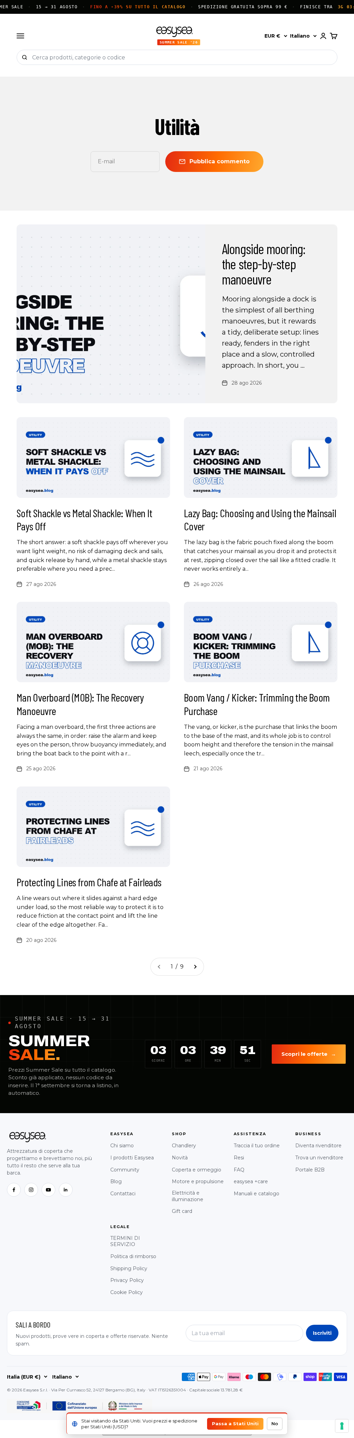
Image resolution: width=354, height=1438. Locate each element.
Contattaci (123, 1193)
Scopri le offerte (308, 1054)
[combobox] (184, 57)
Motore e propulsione (198, 1181)
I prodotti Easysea (132, 1158)
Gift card (182, 1211)
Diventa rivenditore (318, 1145)
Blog (116, 1181)
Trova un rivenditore (319, 1158)
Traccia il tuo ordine (257, 1145)
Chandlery (184, 1145)
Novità (180, 1158)
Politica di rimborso (133, 1256)
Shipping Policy (128, 1268)
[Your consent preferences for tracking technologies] (341, 1425)
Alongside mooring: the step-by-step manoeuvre (264, 263)
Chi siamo (122, 1145)
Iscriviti (322, 1333)
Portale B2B (310, 1170)
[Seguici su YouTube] (48, 1190)
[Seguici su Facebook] (14, 1190)
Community (124, 1170)
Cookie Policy (126, 1292)
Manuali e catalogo (256, 1193)
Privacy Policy (127, 1280)
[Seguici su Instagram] (31, 1190)
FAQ (239, 1170)
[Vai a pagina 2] (195, 966)
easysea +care (251, 1181)
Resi (239, 1158)
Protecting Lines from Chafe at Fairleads (89, 881)
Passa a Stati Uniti (235, 1423)
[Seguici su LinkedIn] (66, 1190)
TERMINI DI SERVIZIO (125, 1241)
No (274, 1423)
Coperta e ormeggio (196, 1170)
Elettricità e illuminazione (187, 1196)
